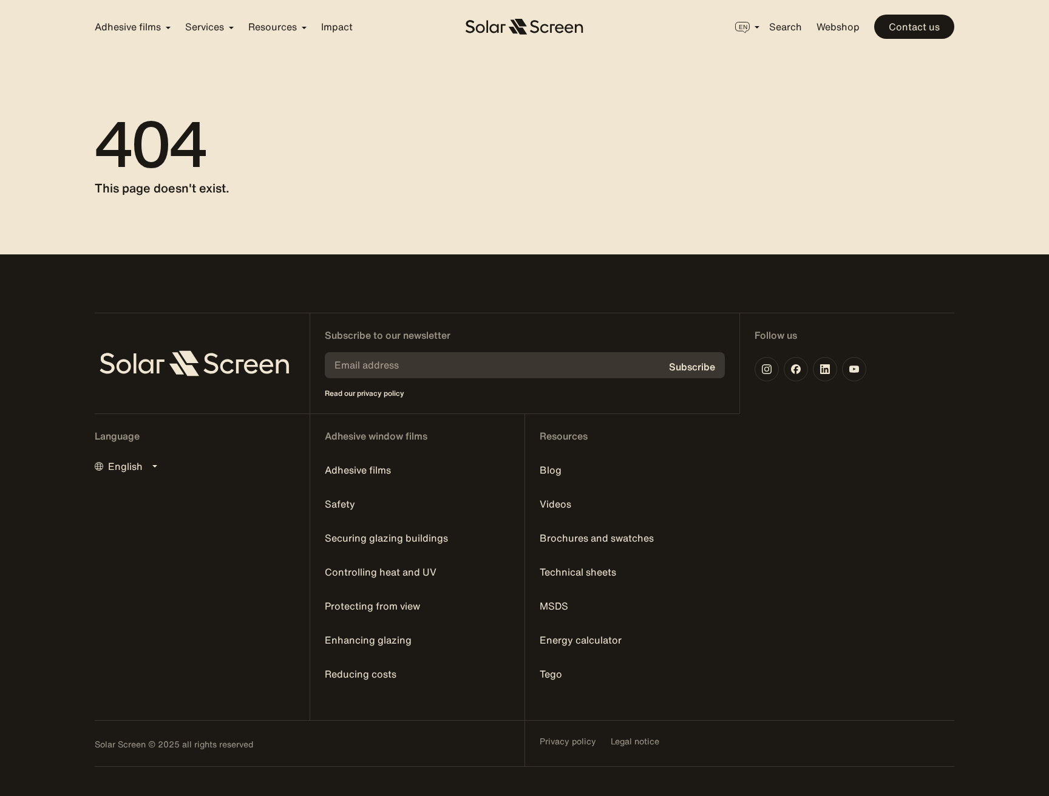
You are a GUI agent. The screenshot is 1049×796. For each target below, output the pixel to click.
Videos (555, 504)
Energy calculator (581, 640)
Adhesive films (358, 470)
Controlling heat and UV (380, 572)
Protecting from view (372, 606)
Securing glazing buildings (386, 538)
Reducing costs (360, 674)
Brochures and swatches (597, 538)
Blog (551, 470)
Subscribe (692, 367)
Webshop (838, 27)
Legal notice (635, 741)
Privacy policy (568, 741)
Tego (551, 674)
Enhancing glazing (368, 640)
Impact (337, 27)
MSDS (554, 606)
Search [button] (785, 27)
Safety (340, 504)
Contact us (914, 27)
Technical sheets (578, 572)
